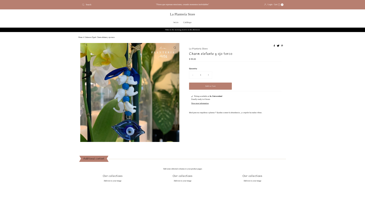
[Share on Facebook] (274, 46)
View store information (200, 103)
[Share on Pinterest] (282, 46)
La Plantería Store (182, 14)
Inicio (176, 22)
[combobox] (114, 5)
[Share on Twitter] (278, 46)
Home (80, 37)
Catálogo (187, 22)
